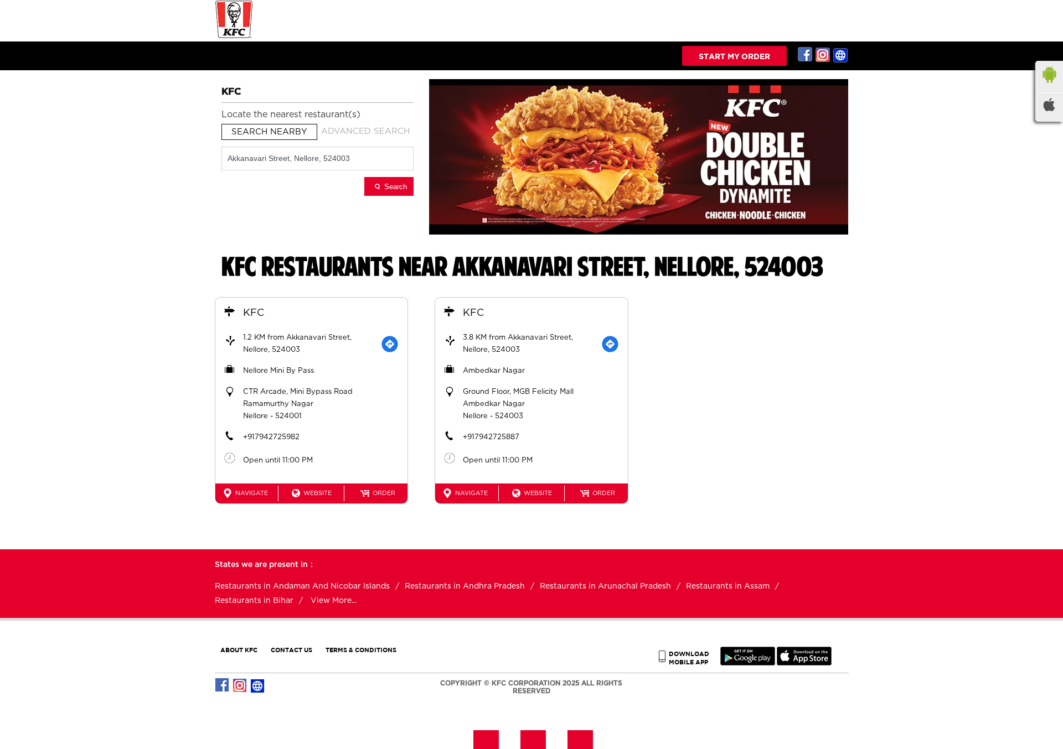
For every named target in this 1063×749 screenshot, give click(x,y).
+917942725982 (271, 437)
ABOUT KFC (238, 649)
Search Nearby (269, 132)
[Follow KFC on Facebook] (805, 55)
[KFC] (234, 36)
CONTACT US (291, 649)
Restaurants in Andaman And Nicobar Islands (302, 586)
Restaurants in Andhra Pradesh (465, 586)
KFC (253, 313)
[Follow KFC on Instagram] (823, 55)
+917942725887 (491, 437)
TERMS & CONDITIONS (361, 649)
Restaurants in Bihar (254, 601)
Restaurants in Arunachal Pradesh (605, 586)
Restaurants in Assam (728, 586)
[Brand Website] (841, 55)
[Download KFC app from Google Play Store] (747, 663)
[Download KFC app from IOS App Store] (804, 663)
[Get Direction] (390, 344)
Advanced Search (365, 131)
